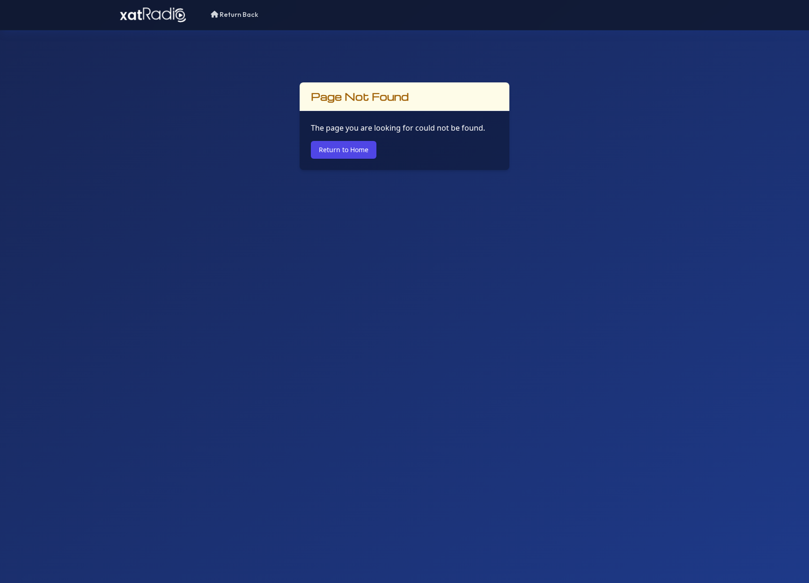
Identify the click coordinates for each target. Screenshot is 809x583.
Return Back (238, 14)
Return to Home (343, 149)
